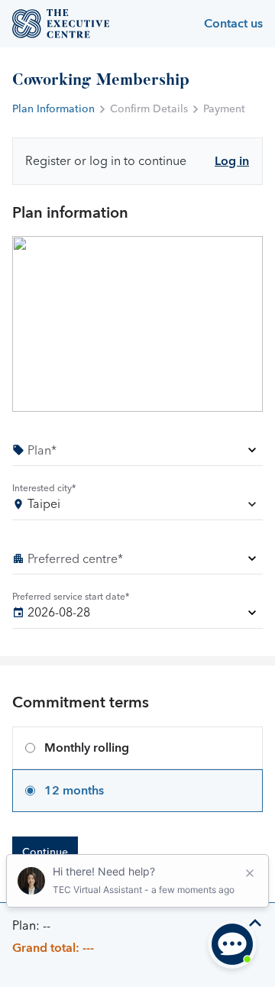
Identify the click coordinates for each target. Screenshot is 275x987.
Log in (232, 161)
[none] (137, 452)
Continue (45, 852)
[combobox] (137, 507)
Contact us (233, 23)
